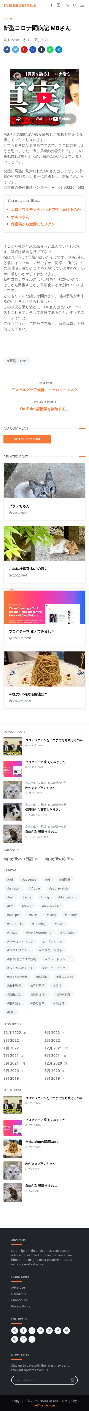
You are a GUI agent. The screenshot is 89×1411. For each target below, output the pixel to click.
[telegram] (14, 1330)
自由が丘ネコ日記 (36, 782)
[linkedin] (32, 1330)
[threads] (32, 1339)
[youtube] (49, 1330)
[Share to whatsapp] (50, 49)
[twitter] (66, 1330)
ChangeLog (19, 1300)
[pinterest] (40, 1330)
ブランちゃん (19, 505)
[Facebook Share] (6, 49)
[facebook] (51, 5)
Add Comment (29, 439)
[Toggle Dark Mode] (67, 5)
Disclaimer (19, 1294)
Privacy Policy (20, 1306)
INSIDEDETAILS (19, 5)
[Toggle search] (75, 5)
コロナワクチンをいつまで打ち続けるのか (46, 209)
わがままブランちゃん (40, 788)
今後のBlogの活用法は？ (28, 694)
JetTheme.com (44, 1405)
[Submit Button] (72, 1380)
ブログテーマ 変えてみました (32, 631)
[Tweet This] (15, 49)
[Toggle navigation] (82, 5)
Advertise (18, 1287)
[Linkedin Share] (32, 49)
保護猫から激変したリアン (33, 223)
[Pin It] (24, 49)
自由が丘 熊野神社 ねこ (41, 831)
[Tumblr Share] (41, 49)
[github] (23, 1339)
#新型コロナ (17, 360)
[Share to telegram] (58, 49)
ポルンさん (20, 216)
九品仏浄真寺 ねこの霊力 (28, 568)
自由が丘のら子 (57, 782)
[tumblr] (23, 1330)
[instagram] (58, 5)
